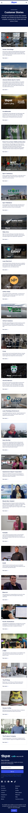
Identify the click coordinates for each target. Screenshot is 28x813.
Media (2, 799)
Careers (3, 792)
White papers (18, 792)
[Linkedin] (2, 781)
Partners (3, 796)
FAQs (16, 796)
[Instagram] (5, 781)
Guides (17, 790)
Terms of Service (17, 775)
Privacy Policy (8, 775)
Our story (3, 788)
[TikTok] (15, 781)
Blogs (16, 788)
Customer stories (19, 799)
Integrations (4, 794)
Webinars (17, 794)
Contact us (3, 790)
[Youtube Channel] (12, 781)
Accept (14, 810)
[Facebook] (8, 781)
